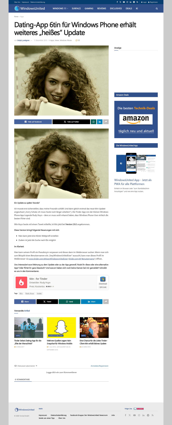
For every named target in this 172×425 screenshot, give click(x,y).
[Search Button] (157, 8)
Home (16, 17)
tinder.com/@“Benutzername (81, 258)
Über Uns (17, 2)
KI (137, 8)
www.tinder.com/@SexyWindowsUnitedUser (48, 258)
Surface (76, 8)
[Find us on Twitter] (120, 2)
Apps (22, 17)
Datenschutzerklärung (37, 2)
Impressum (25, 2)
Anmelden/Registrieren (99, 366)
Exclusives (116, 8)
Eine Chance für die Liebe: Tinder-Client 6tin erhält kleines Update (93, 342)
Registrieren (154, 2)
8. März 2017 (19, 347)
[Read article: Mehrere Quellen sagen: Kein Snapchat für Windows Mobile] (61, 327)
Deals (129, 8)
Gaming (89, 8)
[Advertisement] (136, 72)
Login (145, 2)
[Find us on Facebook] (117, 2)
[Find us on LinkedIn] (130, 2)
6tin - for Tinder (38, 278)
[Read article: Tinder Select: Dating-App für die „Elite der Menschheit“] (28, 327)
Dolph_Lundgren (23, 40)
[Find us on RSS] (137, 2)
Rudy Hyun (30, 293)
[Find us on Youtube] (124, 2)
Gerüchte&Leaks (56, 336)
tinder (39, 293)
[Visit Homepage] (30, 8)
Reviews (101, 8)
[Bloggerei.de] (139, 408)
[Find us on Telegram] (134, 2)
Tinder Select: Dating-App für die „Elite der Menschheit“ (27, 342)
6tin (21, 293)
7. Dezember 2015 (40, 40)
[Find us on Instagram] (127, 2)
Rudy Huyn (45, 282)
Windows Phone (66, 40)
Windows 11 (59, 8)
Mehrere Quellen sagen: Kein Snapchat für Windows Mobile (59, 342)
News (57, 40)
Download (103, 284)
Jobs (113, 415)
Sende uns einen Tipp (47, 418)
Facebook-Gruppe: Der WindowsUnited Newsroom (89, 415)
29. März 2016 (86, 347)
